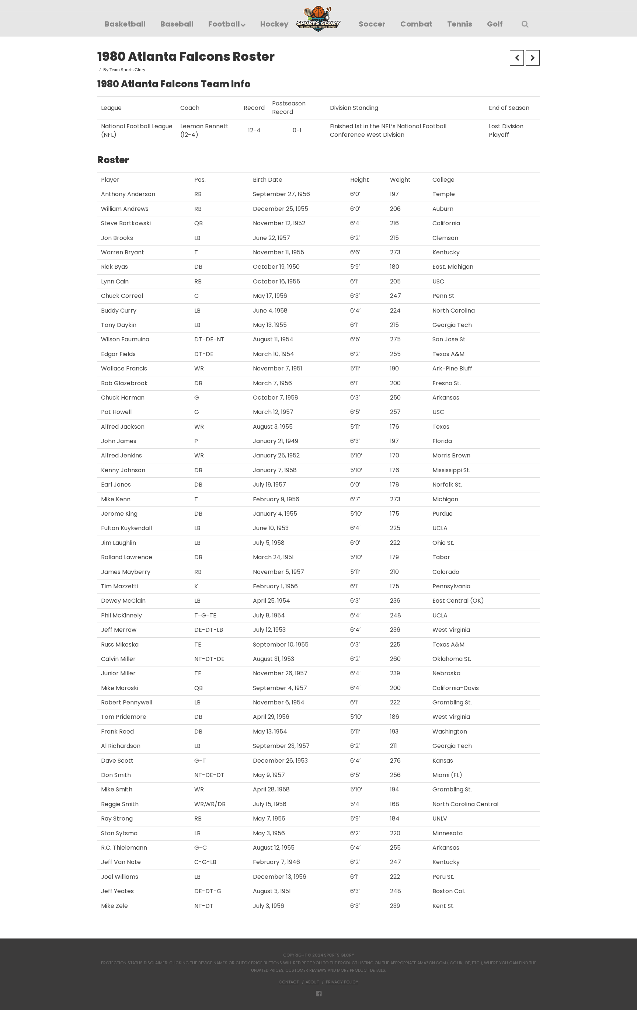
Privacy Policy (342, 982)
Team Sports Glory (127, 69)
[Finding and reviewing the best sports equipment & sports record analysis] (319, 19)
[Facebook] (318, 993)
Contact (289, 982)
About (312, 982)
